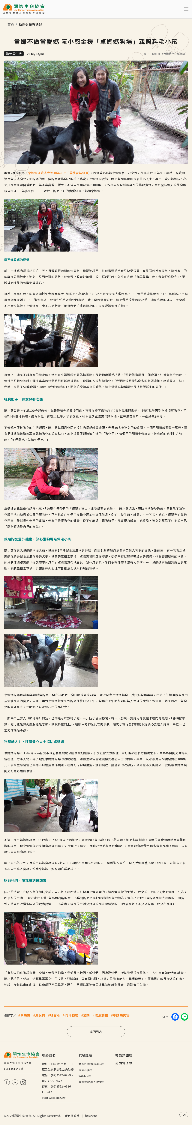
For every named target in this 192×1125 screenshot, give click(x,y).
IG (23, 1082)
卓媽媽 (25, 1015)
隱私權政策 (72, 1115)
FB (7, 1082)
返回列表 (96, 1031)
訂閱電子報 (124, 1063)
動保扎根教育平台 (90, 1064)
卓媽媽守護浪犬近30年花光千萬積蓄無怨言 (58, 173)
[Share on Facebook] (175, 1017)
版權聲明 (91, 1115)
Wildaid (84, 1076)
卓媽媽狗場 (121, 1015)
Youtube (15, 1082)
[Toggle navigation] (186, 9)
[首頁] (24, 9)
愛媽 (86, 1015)
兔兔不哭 (84, 1070)
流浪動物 (101, 1015)
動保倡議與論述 (30, 24)
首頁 (11, 24)
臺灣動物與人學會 (90, 1082)
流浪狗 (40, 1015)
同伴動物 (71, 1015)
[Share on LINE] (184, 1017)
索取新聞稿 (124, 1055)
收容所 (55, 1015)
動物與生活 (14, 53)
